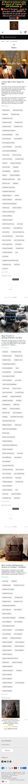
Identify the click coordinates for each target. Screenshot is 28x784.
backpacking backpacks (9, 130)
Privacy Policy (5, 775)
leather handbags (7, 215)
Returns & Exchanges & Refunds (9, 773)
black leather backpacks (9, 617)
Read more (5, 106)
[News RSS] (14, 45)
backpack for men (7, 118)
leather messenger (7, 220)
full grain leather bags (8, 179)
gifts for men (6, 183)
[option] (10, 288)
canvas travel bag (7, 159)
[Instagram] (8, 762)
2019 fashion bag (17, 110)
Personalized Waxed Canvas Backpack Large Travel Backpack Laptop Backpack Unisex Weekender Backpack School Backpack (10, 722)
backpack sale (18, 122)
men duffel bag (18, 228)
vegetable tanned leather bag (10, 260)
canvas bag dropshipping (9, 150)
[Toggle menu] (2, 32)
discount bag (6, 167)
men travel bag (7, 240)
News (7, 41)
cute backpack (18, 634)
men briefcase (6, 228)
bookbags (21, 617)
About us (4, 772)
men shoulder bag (7, 236)
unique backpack (16, 494)
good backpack (17, 412)
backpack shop (7, 126)
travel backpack (19, 682)
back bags (5, 581)
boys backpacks (7, 621)
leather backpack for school (10, 658)
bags (17, 134)
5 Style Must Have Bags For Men (13, 83)
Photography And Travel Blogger (9, 778)
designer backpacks (16, 396)
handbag (15, 183)
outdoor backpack (8, 248)
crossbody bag (19, 159)
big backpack (17, 609)
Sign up (7, 750)
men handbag (6, 461)
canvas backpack (7, 146)
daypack (5, 163)
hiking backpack (7, 195)
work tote (5, 268)
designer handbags (16, 163)
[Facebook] (2, 762)
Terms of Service (13, 775)
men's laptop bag (7, 244)
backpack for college (8, 589)
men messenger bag (18, 232)
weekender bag (7, 264)
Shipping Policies (17, 772)
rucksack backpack (8, 670)
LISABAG (12, 779)
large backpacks (19, 650)
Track (23, 772)
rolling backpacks (7, 481)
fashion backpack (15, 175)
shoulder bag (19, 248)
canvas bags (6, 155)
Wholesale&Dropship (7, 776)
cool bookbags (7, 634)
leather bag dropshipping (9, 203)
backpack (5, 114)
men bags (19, 224)
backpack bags (15, 114)
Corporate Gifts (21, 773)
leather (17, 195)
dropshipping (6, 171)
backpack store (18, 126)
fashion (5, 175)
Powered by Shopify (20, 779)
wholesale (16, 264)
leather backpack (7, 199)
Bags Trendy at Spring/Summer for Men (12, 337)
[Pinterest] (10, 762)
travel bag (5, 256)
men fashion (6, 232)
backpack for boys (19, 585)
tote (16, 252)
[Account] (20, 31)
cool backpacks (19, 630)
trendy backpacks (7, 686)
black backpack (7, 613)
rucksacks (18, 670)
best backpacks (14, 41)
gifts (19, 179)
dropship (15, 167)
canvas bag (18, 146)
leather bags (6, 207)
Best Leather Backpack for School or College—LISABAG (14, 566)
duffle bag (16, 171)
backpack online (7, 122)
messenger (18, 244)
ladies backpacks (19, 646)
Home (3, 41)
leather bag (18, 199)
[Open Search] (2, 37)
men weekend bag (19, 240)
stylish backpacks (7, 252)
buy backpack (18, 138)
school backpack (7, 674)
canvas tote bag (17, 155)
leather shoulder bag (8, 224)
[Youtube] (5, 762)
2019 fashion (6, 110)
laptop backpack (7, 650)
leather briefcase (17, 207)
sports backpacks (7, 485)
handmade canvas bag (9, 187)
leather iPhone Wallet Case (10, 445)
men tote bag (19, 236)
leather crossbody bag (9, 211)
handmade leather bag (9, 191)
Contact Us (9, 772)
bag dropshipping (7, 134)
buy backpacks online (8, 142)
